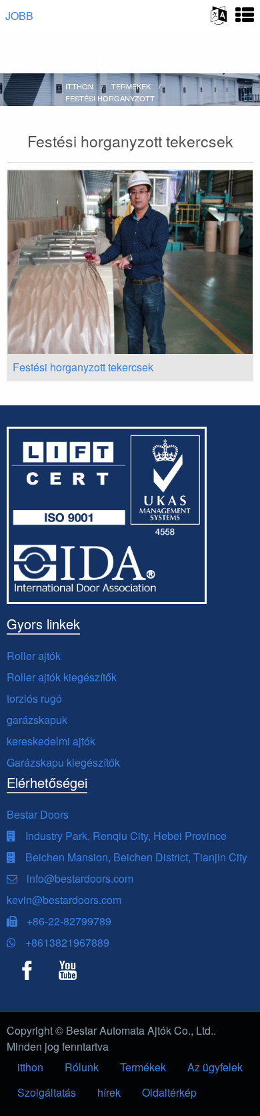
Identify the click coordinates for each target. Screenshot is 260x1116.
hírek (109, 1092)
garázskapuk (37, 719)
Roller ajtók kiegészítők (62, 677)
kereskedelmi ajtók (51, 741)
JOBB (19, 15)
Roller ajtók (34, 655)
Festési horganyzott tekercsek (83, 367)
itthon (30, 1067)
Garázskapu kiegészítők (63, 762)
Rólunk (82, 1067)
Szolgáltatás (46, 1092)
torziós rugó (34, 698)
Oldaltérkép (169, 1092)
